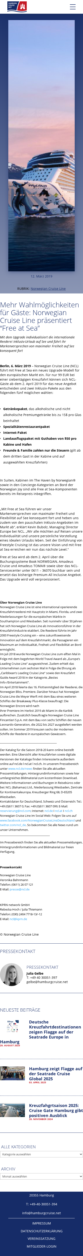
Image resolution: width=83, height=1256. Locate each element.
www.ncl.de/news (20, 769)
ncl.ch (69, 811)
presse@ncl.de (20, 889)
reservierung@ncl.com (15, 811)
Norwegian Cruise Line (48, 288)
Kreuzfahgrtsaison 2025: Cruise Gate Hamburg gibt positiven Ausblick (56, 1110)
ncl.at (58, 811)
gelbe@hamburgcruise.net (47, 982)
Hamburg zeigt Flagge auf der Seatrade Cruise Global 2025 (55, 1073)
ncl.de (49, 811)
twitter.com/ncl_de (13, 825)
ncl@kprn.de (18, 919)
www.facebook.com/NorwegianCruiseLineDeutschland (37, 820)
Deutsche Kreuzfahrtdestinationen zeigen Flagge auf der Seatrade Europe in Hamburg (40, 1031)
